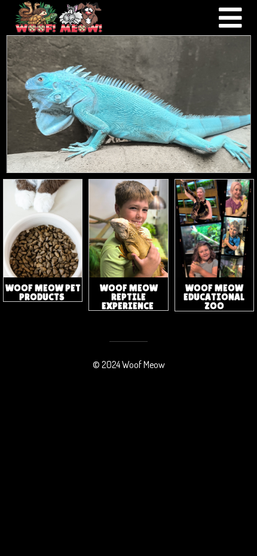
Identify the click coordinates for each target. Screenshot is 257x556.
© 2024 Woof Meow (129, 364)
